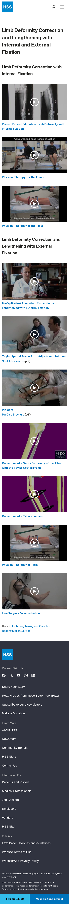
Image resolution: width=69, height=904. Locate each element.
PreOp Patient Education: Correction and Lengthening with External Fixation (29, 306)
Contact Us (9, 765)
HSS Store (9, 756)
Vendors (7, 817)
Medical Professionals (16, 791)
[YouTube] (20, 675)
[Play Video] (34, 102)
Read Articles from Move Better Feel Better (30, 695)
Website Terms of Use (16, 852)
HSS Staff (8, 826)
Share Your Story (13, 686)
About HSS (9, 730)
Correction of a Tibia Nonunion (22, 516)
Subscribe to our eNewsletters (22, 704)
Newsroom (9, 739)
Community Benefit (14, 747)
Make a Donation (13, 713)
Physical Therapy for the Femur (23, 177)
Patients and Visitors (15, 782)
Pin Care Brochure (13, 414)
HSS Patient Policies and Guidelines (26, 843)
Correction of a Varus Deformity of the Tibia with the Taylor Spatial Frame (31, 465)
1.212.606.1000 (15, 899)
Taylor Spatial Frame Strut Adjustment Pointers (34, 356)
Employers (9, 808)
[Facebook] (5, 675)
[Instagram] (27, 675)
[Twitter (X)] (13, 675)
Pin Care (7, 410)
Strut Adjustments (13, 361)
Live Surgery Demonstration (21, 613)
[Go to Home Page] (7, 654)
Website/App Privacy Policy (20, 861)
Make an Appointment (49, 899)
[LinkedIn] (35, 675)
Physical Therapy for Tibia (20, 564)
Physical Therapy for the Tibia (22, 225)
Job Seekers (10, 800)
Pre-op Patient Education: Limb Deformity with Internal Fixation (33, 126)
